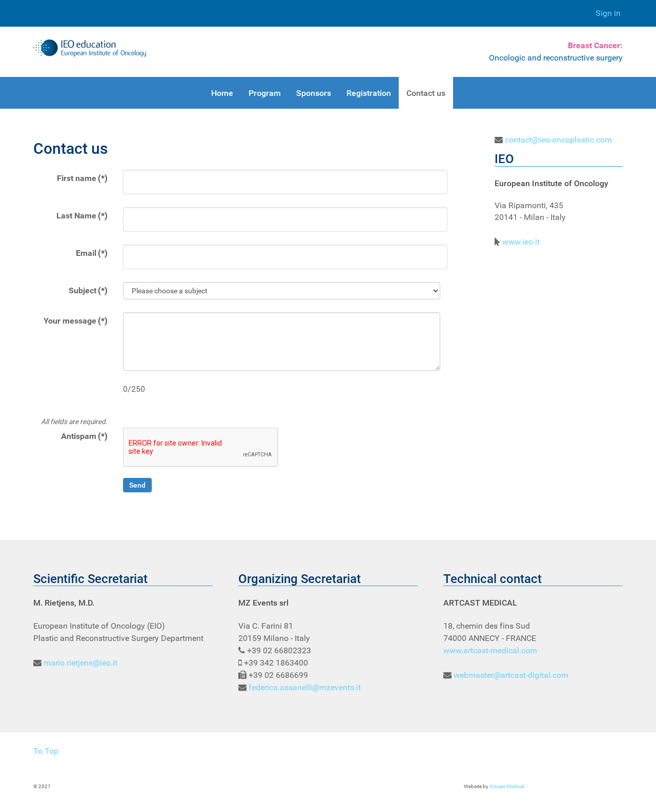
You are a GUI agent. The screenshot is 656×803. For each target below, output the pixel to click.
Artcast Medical (506, 786)
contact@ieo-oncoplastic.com (558, 140)
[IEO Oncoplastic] (89, 48)
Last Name (82, 215)
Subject (88, 290)
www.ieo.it (521, 242)
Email (92, 253)
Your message (76, 321)
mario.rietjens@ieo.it (80, 663)
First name (82, 178)
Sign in (608, 13)
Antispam (84, 436)
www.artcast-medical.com (490, 650)
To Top (45, 751)
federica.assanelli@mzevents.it (305, 687)
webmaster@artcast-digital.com (511, 675)
